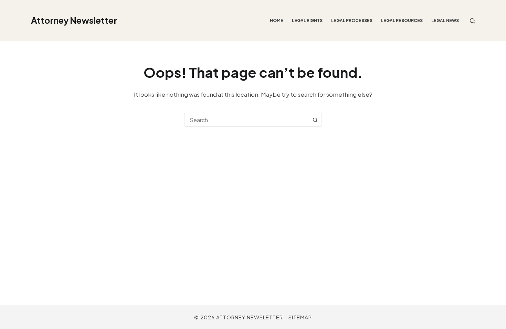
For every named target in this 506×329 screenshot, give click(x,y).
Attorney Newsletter (74, 20)
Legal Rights (307, 20)
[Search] (472, 20)
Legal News (445, 20)
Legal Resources (402, 20)
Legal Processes (351, 20)
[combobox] (246, 120)
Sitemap (300, 317)
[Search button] (314, 119)
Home (276, 20)
